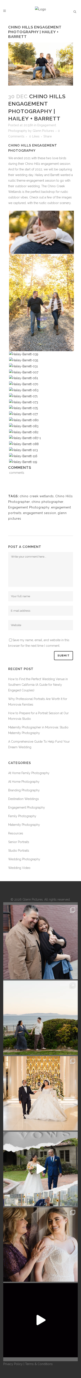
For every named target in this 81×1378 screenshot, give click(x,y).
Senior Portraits (18, 842)
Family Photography (22, 816)
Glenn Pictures (43, 130)
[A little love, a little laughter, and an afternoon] (40, 942)
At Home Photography (24, 781)
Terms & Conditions (39, 1364)
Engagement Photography (29, 507)
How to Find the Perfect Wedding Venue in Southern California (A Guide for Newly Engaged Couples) (38, 684)
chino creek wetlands (37, 496)
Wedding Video (19, 868)
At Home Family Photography (28, 773)
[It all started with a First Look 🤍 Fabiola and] (40, 1320)
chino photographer (48, 502)
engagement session (39, 513)
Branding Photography (24, 790)
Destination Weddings (23, 799)
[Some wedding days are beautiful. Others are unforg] (40, 1169)
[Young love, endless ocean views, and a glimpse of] (40, 1017)
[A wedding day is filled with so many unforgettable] (40, 1093)
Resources (15, 833)
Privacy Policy (13, 1364)
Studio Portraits (18, 850)
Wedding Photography (24, 859)
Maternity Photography (24, 824)
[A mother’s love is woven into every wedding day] (40, 1244)
